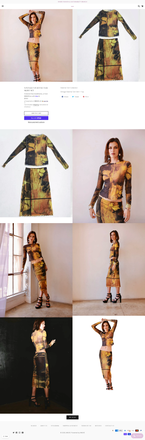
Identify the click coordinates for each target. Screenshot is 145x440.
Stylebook (55, 426)
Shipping (36, 105)
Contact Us (109, 426)
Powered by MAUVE (78, 433)
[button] (36, 102)
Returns (98, 426)
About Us (43, 426)
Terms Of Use (86, 426)
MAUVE (68, 433)
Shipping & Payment (70, 426)
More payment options (36, 122)
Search (34, 426)
